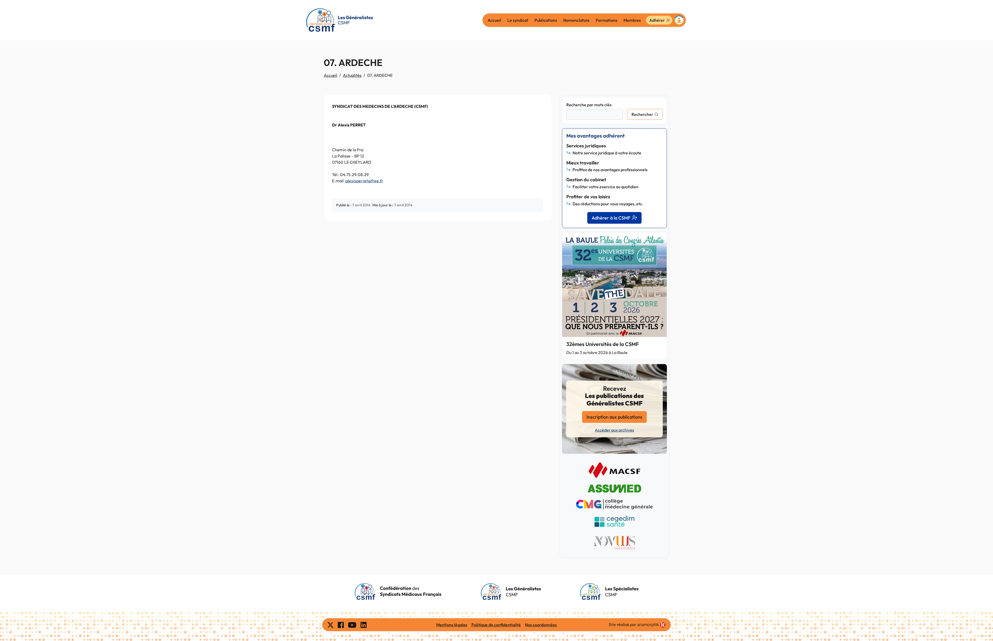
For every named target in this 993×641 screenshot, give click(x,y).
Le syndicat (517, 20)
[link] (651, 625)
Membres (632, 20)
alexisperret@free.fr (364, 180)
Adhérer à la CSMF (611, 218)
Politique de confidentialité (496, 624)
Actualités (352, 75)
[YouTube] (352, 624)
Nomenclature (576, 20)
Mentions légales (451, 624)
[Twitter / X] (330, 624)
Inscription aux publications (614, 417)
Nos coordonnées (541, 624)
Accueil (494, 20)
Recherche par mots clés (589, 104)
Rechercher (642, 114)
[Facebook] (341, 624)
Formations (606, 20)
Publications (546, 20)
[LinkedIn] (363, 624)
